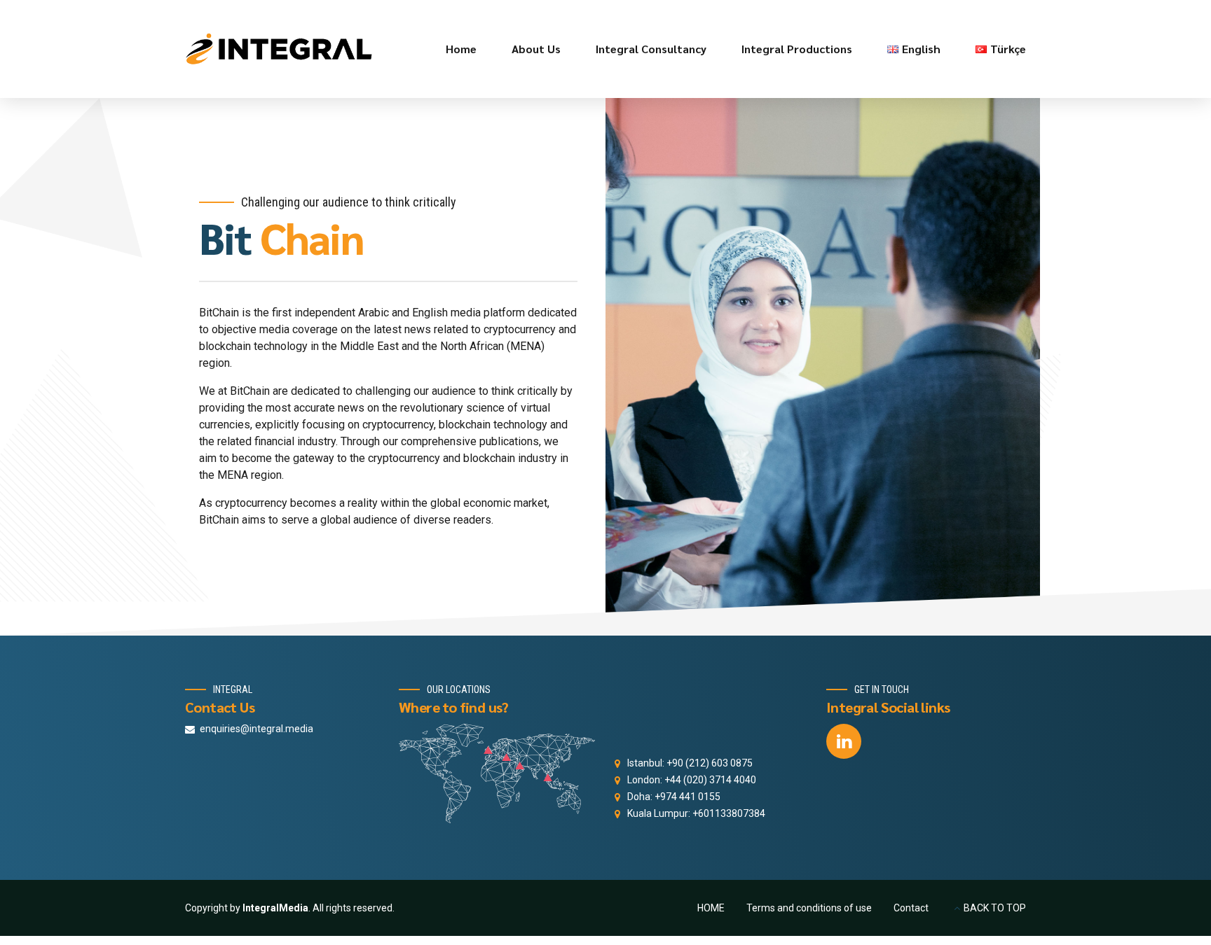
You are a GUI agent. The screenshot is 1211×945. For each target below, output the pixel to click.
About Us (536, 48)
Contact (911, 907)
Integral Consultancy (651, 48)
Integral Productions (796, 48)
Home (461, 48)
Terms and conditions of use (809, 907)
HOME (711, 907)
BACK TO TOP (995, 907)
